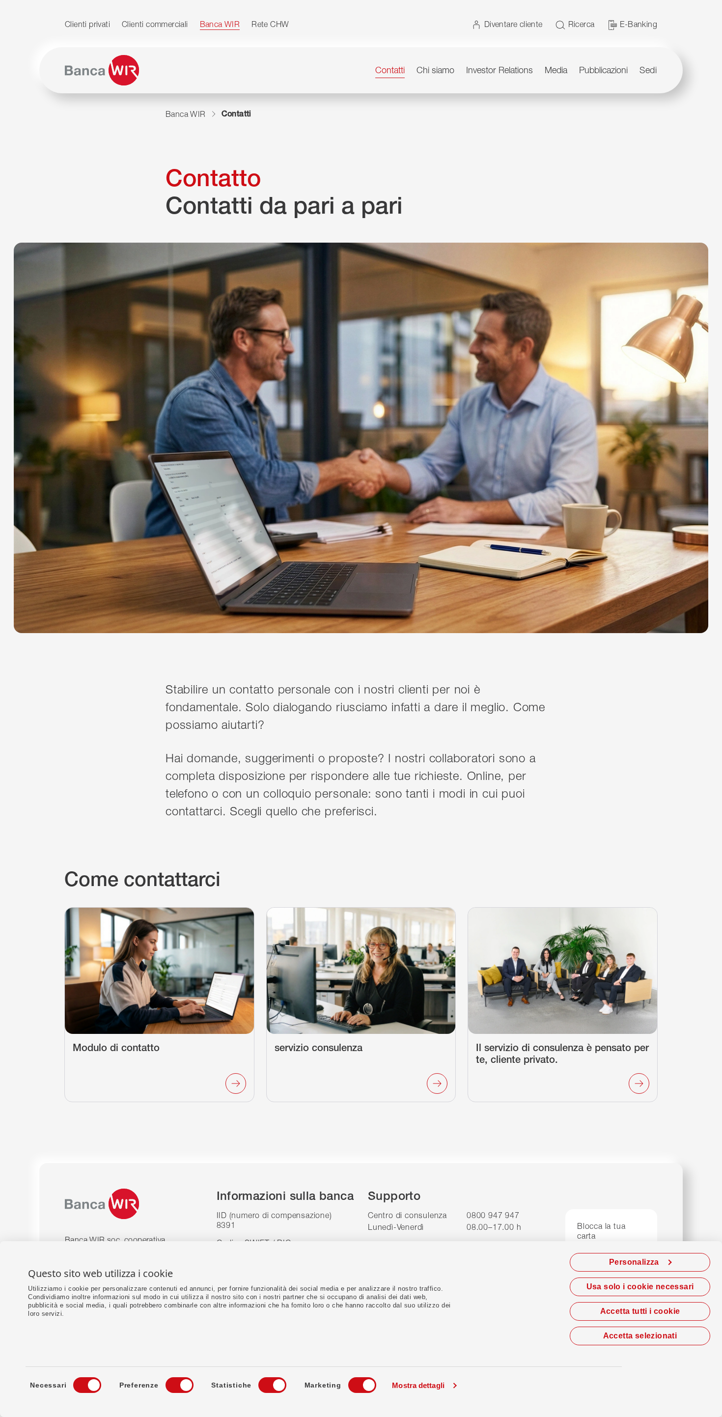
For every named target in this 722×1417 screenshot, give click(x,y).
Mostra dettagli (418, 1385)
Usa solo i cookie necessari (640, 1286)
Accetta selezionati (640, 1336)
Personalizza (634, 1262)
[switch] (170, 1382)
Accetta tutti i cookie (640, 1311)
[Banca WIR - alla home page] (102, 70)
